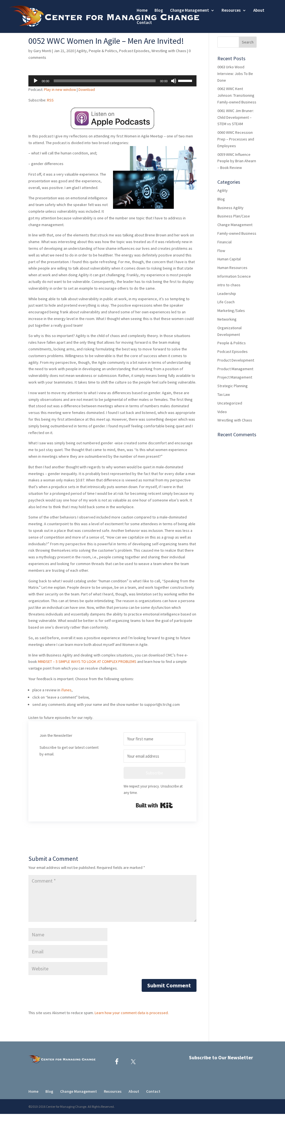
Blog (158, 10)
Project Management (234, 377)
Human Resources (232, 267)
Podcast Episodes (134, 50)
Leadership (226, 293)
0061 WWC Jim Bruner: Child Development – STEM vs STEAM (235, 117)
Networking (227, 319)
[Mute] (173, 81)
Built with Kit (154, 805)
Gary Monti (42, 50)
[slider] (186, 80)
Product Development (235, 360)
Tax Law (223, 394)
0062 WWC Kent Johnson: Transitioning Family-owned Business (236, 95)
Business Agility (230, 207)
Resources (231, 10)
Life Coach (226, 301)
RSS (50, 100)
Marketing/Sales (231, 310)
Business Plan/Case (233, 216)
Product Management (235, 368)
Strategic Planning (232, 385)
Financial (224, 241)
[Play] (35, 81)
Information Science (234, 276)
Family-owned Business (236, 233)
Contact (144, 23)
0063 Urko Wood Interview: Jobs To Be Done (235, 73)
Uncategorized (229, 403)
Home (142, 10)
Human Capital (229, 258)
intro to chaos (228, 284)
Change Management (234, 224)
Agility (82, 50)
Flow (221, 250)
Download (86, 89)
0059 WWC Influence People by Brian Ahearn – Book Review (236, 161)
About (258, 10)
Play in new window (60, 89)
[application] (112, 80)
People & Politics (103, 50)
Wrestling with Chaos (168, 50)
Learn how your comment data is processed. (132, 1012)
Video (222, 411)
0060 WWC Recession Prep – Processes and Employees (235, 139)
